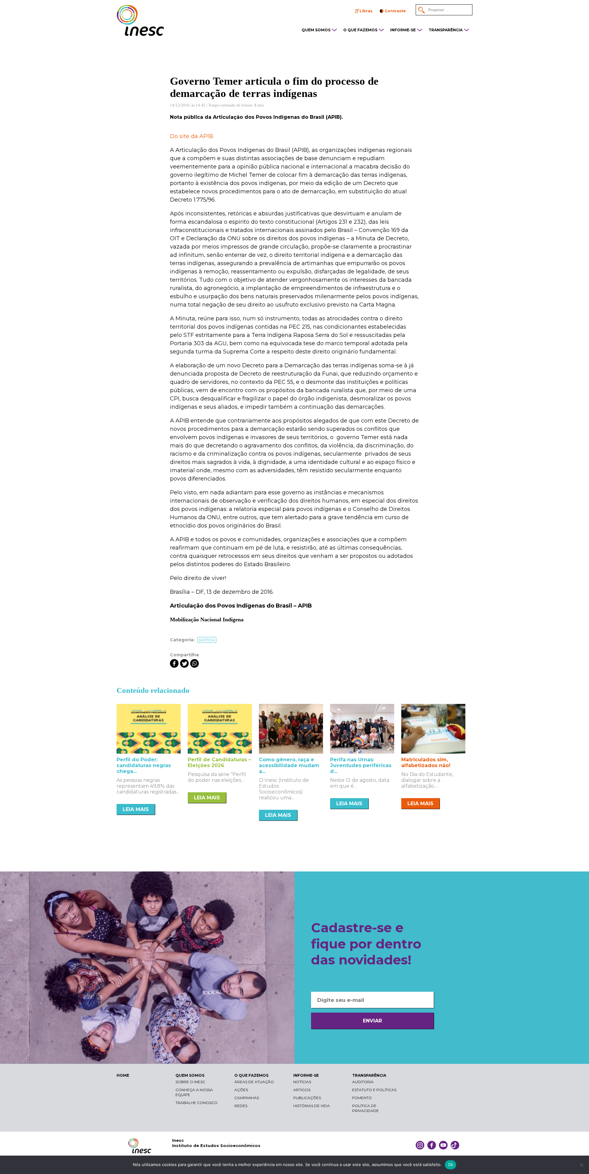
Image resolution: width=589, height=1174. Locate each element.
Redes (240, 1105)
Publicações (307, 1097)
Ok (450, 1164)
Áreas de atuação (254, 1081)
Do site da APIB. (192, 136)
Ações (241, 1089)
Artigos (301, 1089)
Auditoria (363, 1081)
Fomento (362, 1097)
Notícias (302, 1081)
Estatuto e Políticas (374, 1089)
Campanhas (246, 1097)
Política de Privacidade (365, 1108)
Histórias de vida (311, 1105)
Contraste (395, 11)
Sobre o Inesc (190, 1081)
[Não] (581, 1165)
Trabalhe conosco (196, 1102)
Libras (366, 11)
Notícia (207, 640)
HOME (123, 1075)
